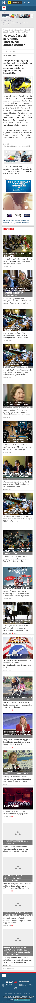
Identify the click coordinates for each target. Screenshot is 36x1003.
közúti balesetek (24, 30)
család (11, 32)
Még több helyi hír (8, 968)
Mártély (6, 32)
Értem (28, 999)
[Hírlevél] (29, 3)
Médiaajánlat (8, 993)
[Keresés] (32, 3)
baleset (7, 30)
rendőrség (25, 32)
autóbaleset (14, 30)
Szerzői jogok (17, 993)
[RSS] (24, 3)
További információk (20, 999)
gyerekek (17, 32)
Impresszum (26, 993)
